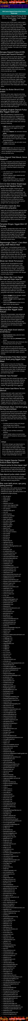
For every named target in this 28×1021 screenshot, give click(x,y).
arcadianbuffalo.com (9, 551)
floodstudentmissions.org (10, 916)
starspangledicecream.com (11, 766)
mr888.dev (6, 645)
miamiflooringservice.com (10, 719)
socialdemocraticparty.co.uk (11, 897)
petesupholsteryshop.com (10, 1012)
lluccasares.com (7, 799)
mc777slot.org (7, 636)
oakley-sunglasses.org (9, 913)
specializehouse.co (8, 721)
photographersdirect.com (10, 994)
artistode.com (7, 661)
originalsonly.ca (7, 785)
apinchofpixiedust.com (9, 966)
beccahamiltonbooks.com (10, 929)
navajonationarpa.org (9, 945)
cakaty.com (6, 633)
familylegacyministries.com (11, 567)
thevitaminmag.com (8, 751)
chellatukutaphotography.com (11, 704)
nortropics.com (7, 610)
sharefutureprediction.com (11, 579)
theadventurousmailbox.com (11, 764)
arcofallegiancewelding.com (11, 696)
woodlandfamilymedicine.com (11, 982)
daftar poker (6, 498)
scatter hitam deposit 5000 (10, 505)
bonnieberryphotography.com (11, 852)
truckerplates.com (8, 565)
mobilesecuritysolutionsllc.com (12, 709)
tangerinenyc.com (8, 877)
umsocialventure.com (9, 950)
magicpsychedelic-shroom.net (11, 778)
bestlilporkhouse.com (9, 879)
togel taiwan (6, 500)
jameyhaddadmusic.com (10, 689)
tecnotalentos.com (8, 597)
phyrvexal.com (7, 654)
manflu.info (6, 865)
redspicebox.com (8, 572)
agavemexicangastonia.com (11, 984)
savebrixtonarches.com (9, 975)
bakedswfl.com (7, 725)
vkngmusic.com (7, 840)
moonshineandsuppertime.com (12, 996)
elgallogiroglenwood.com (10, 998)
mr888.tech (6, 647)
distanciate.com (7, 798)
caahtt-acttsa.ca (7, 789)
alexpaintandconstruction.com (11, 576)
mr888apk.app (7, 641)
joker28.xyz (6, 539)
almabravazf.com (8, 602)
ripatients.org (7, 750)
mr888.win (6, 649)
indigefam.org (7, 851)
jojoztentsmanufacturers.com (11, 608)
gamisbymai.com (8, 613)
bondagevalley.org (8, 946)
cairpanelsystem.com (9, 939)
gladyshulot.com (8, 838)
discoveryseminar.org (9, 817)
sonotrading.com (8, 858)
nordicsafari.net (7, 801)
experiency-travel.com (9, 620)
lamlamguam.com (8, 693)
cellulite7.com (7, 941)
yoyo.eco (5, 948)
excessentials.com (8, 934)
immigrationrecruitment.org (11, 991)
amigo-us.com (7, 847)
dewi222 (5, 501)
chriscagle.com (7, 863)
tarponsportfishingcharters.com (12, 546)
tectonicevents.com (8, 611)
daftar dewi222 (7, 526)
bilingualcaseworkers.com (10, 698)
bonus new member (9, 516)
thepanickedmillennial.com (10, 618)
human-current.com (9, 968)
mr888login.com (7, 638)
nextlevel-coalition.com (9, 711)
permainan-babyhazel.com (10, 670)
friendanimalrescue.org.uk (10, 819)
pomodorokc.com (8, 989)
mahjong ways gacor (9, 510)
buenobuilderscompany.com (11, 700)
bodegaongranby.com (9, 861)
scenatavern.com (8, 854)
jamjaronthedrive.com (9, 881)
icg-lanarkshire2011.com (10, 954)
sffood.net (6, 773)
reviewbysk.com (7, 563)
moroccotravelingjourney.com (11, 627)
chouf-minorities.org (9, 835)
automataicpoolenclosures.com (12, 574)
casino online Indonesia (10, 507)
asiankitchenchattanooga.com (11, 1005)
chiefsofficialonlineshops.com (11, 911)
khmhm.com (6, 734)
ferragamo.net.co (8, 895)
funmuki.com (7, 730)
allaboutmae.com (8, 970)
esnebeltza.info (7, 812)
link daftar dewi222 (8, 530)
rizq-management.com (9, 712)
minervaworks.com (8, 1001)
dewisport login (7, 523)
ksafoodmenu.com (8, 1000)
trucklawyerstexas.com (9, 718)
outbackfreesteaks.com (10, 870)
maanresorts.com (8, 592)
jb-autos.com (7, 672)
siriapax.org (6, 899)
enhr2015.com (7, 883)
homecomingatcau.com (10, 1014)
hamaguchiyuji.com (8, 732)
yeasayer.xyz (6, 780)
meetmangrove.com (9, 874)
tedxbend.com (7, 957)
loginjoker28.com (8, 542)
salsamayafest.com (8, 643)
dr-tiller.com (6, 828)
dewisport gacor (7, 517)
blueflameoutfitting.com (10, 601)
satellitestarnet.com (8, 578)
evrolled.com (6, 615)
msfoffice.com (7, 936)
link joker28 (6, 535)
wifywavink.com (7, 922)
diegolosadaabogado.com (10, 599)
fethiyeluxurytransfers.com (11, 586)
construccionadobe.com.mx (11, 744)
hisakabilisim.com (8, 604)
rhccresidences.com (8, 980)
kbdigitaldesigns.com (9, 959)
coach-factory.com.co (9, 900)
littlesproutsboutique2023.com (12, 581)
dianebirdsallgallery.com (10, 833)
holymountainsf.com (9, 890)
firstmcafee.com (7, 932)
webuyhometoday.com (9, 571)
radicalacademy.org (8, 962)
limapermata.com (8, 560)
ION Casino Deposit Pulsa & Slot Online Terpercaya (14, 12)
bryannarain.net (7, 760)
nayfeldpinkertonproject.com (11, 860)
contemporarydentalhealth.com (12, 1009)
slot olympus (6, 508)
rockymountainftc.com (9, 569)
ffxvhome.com (7, 943)
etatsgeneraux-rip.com (9, 837)
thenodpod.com (7, 971)
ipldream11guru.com (9, 583)
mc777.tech (6, 650)
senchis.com (6, 656)
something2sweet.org (9, 622)
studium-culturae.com (9, 815)
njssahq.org (6, 808)
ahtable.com (6, 547)
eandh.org (6, 626)
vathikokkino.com (8, 918)
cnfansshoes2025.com (9, 659)
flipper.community (8, 774)
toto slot (5, 512)
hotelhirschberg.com (9, 555)
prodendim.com (7, 677)
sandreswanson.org (8, 892)
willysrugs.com (7, 727)
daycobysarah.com (8, 705)
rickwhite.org (7, 985)
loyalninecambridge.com (10, 1003)
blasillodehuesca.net (9, 759)
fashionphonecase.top (9, 803)
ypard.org (6, 876)
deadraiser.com (7, 925)
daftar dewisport (8, 519)
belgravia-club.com (8, 938)
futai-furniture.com (8, 707)
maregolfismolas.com (9, 805)
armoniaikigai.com (8, 679)
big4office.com (7, 909)
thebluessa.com (7, 1010)
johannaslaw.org (8, 829)
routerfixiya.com (7, 973)
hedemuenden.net (8, 769)
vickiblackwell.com (8, 952)
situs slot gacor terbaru (9, 532)
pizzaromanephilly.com (9, 987)
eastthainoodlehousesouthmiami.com (14, 634)
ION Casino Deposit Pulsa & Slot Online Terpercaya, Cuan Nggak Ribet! (14, 18)
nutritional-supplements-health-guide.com (15, 753)
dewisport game (7, 524)
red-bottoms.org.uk (8, 796)
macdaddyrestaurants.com (10, 886)
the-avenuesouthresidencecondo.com (14, 907)
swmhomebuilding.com (10, 714)
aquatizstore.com (8, 684)
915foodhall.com (8, 617)
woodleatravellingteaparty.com (12, 668)
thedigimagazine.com (9, 688)
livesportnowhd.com (9, 673)
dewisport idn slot (8, 503)
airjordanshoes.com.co (9, 893)
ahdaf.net (6, 868)
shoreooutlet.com (8, 562)
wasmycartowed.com (9, 955)
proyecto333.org (8, 867)
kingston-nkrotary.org (9, 782)
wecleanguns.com (8, 691)
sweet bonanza (7, 514)
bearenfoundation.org (9, 776)
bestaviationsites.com (9, 831)
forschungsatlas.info (9, 822)
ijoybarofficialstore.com (10, 735)
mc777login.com (7, 640)
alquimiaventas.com (8, 680)
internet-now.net (8, 771)
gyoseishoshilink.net (9, 767)
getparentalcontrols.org (10, 888)
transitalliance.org (8, 849)
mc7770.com (6, 652)
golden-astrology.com (9, 686)
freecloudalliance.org (9, 920)
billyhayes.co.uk (7, 923)
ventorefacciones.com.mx (10, 746)
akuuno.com (6, 695)
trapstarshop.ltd (7, 794)
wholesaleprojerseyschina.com (12, 757)
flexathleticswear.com (9, 624)
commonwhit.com (8, 585)
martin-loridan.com (8, 594)
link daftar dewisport (9, 521)
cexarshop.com (7, 702)
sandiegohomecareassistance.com (13, 1007)
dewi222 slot (6, 528)
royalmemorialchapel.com (10, 993)
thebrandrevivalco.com (9, 716)
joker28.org (6, 537)
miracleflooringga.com (9, 666)
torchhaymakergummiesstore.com (13, 737)
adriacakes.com (7, 549)
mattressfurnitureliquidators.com (12, 977)
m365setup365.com (8, 906)
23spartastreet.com (8, 665)
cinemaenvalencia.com (9, 844)
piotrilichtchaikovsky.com (10, 558)
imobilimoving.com (8, 682)
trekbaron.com (7, 961)
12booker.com (7, 657)
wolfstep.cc (6, 915)
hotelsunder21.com (8, 629)
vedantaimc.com (7, 588)
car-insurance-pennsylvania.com (12, 821)
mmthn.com (6, 741)
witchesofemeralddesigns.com (12, 675)
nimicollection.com (8, 590)
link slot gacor (7, 496)
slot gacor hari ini (8, 544)
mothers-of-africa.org (9, 806)
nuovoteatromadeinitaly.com (11, 824)
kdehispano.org (7, 927)
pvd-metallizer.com (8, 872)
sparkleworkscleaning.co (10, 723)
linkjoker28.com (7, 540)
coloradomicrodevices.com (10, 856)
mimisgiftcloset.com (9, 739)
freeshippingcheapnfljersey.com (12, 810)
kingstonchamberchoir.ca (10, 783)
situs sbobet (6, 533)
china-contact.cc (7, 790)
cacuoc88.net (7, 792)
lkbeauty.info (6, 606)
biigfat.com (6, 743)
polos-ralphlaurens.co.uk (10, 902)
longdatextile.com (8, 826)
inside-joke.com (7, 842)
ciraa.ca (5, 787)
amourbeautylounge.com (10, 964)
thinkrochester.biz (8, 884)
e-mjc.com (6, 595)
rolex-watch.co (7, 931)
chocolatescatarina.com (10, 553)
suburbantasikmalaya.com (10, 556)
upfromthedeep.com (9, 762)
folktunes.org (7, 845)
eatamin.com (7, 631)
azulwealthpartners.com (10, 728)
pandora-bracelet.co (9, 904)
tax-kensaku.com (8, 748)
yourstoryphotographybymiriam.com (13, 663)
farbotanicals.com (8, 755)
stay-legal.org (7, 813)
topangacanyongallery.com (11, 978)
